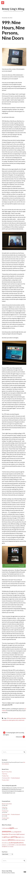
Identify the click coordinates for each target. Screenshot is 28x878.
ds (10, 718)
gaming (19, 718)
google (19, 837)
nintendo (23, 718)
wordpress (4, 846)
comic (11, 834)
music (7, 842)
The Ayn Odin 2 (5, 780)
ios (7, 840)
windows (24, 844)
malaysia (23, 840)
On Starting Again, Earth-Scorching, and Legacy (13, 733)
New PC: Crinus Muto (7, 771)
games (9, 837)
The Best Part (5, 775)
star (10, 844)
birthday (12, 831)
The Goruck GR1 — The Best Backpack (11, 778)
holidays (22, 837)
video (17, 844)
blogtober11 (17, 831)
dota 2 (15, 834)
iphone (11, 840)
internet (4, 840)
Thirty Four (4, 773)
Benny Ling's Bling (13, 9)
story (16, 720)
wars (20, 844)
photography (15, 842)
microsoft (4, 842)
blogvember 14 (6, 834)
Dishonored (19, 736)
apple (11, 828)
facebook (22, 834)
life (14, 840)
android (7, 828)
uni (15, 844)
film (3, 837)
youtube (11, 846)
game (15, 718)
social (7, 844)
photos (21, 842)
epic (12, 718)
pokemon (4, 844)
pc (9, 842)
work (8, 846)
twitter (13, 844)
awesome (6, 831)
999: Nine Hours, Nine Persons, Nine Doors (13, 30)
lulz (17, 840)
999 (8, 718)
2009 (4, 828)
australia (16, 828)
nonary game (11, 720)
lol (16, 840)
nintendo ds (5, 720)
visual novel (21, 720)
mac (20, 840)
